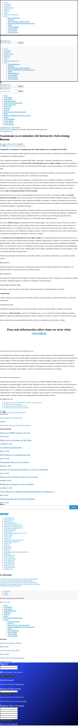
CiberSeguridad (9, 8)
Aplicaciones (9, 519)
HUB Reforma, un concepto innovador (15, 455)
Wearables (8, 569)
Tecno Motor (12, 31)
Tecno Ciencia (9, 557)
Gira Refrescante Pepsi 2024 (11, 448)
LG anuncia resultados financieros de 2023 (15, 406)
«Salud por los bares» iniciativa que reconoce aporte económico (19, 579)
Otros (5, 16)
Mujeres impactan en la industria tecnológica (17, 499)
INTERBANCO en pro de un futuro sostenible (16, 407)
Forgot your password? (7, 680)
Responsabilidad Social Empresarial (21, 23)
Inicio (6, 2)
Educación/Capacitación (11, 14)
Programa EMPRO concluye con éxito (15, 433)
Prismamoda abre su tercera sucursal (14, 462)
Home (2, 129)
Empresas (7, 9)
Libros (7, 545)
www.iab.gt (39, 333)
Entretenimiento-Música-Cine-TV (15, 533)
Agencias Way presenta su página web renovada (19, 477)
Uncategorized (9, 567)
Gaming (8, 538)
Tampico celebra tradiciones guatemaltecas (12, 658)
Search (21, 42)
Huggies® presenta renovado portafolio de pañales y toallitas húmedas (23, 402)
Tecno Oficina (13, 32)
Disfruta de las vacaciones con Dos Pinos (15, 440)
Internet (7, 543)
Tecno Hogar (13, 29)
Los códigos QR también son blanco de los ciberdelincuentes (18, 582)
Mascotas (8, 547)
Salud (10, 25)
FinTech (6, 11)
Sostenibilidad (13, 27)
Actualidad (7, 4)
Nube (5, 13)
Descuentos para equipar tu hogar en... (11, 643)
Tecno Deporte (10, 559)
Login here (23, 701)
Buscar (2, 504)
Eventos (11, 20)
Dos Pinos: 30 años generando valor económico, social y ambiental (20, 584)
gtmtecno (4, 144)
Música (7, 548)
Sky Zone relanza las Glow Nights (9, 650)
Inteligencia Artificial (11, 541)
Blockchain (8, 521)
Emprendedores (14, 18)
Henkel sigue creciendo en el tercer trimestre (17, 484)
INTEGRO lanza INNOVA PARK (10, 586)
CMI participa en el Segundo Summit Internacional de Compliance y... (27, 492)
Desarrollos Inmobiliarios (12, 524)
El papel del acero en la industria (12, 404)
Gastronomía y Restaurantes (19, 22)
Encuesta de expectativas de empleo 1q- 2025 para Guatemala (24, 470)
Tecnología (7, 6)
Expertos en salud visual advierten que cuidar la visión (16, 580)
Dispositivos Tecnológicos (13, 526)
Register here (20, 684)
